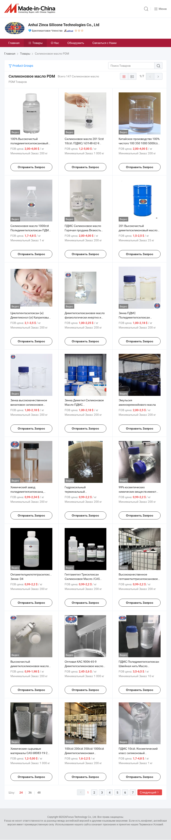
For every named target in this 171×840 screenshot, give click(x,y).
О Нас (55, 43)
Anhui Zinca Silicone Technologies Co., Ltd (63, 25)
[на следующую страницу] (158, 76)
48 (39, 792)
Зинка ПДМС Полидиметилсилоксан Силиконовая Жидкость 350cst (139, 317)
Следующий (148, 792)
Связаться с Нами (104, 43)
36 (30, 792)
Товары (37, 43)
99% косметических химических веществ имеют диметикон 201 (137, 491)
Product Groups (22, 66)
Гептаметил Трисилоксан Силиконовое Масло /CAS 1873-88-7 (82, 578)
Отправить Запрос (31, 167)
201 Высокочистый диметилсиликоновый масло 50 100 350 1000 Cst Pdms (138, 230)
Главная (14, 43)
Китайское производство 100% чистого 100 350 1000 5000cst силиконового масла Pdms (139, 143)
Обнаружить (75, 43)
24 (21, 792)
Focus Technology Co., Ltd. (82, 816)
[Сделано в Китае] (30, 8)
